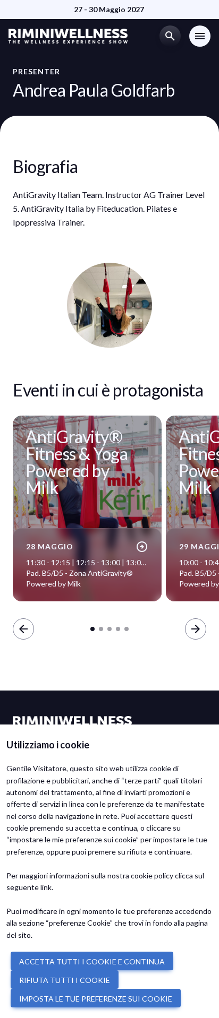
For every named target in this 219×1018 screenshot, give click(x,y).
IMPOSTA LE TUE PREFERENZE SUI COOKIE (95, 998)
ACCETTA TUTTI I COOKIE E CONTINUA (92, 961)
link (46, 887)
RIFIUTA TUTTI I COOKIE (64, 980)
